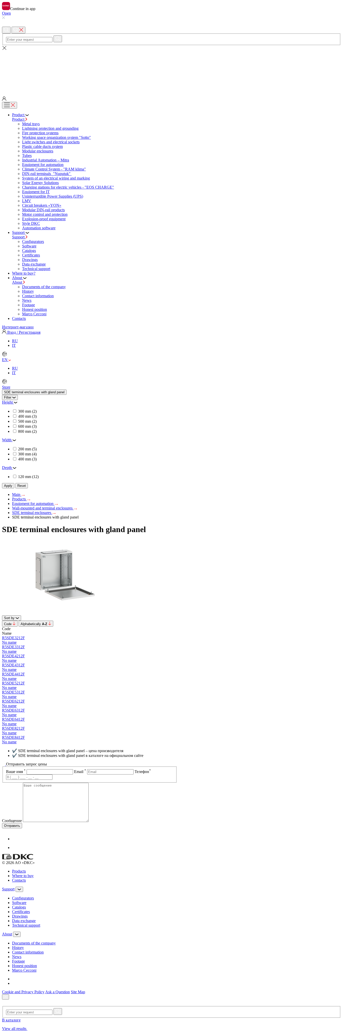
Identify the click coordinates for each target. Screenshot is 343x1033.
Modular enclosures (37, 151)
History (28, 291)
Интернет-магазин (18, 327)
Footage (28, 305)
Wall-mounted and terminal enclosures (43, 508)
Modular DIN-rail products (43, 210)
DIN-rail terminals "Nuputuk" (47, 173)
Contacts (19, 880)
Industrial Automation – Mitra (45, 160)
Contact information (38, 296)
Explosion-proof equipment (44, 219)
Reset (21, 486)
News (26, 300)
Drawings (30, 259)
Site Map (78, 992)
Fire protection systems (40, 133)
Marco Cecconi (34, 314)
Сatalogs (29, 250)
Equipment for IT (36, 192)
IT (14, 345)
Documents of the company (44, 287)
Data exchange (34, 264)
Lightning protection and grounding (50, 128)
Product (18, 119)
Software (29, 246)
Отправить (12, 826)
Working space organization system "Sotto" (56, 137)
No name (9, 642)
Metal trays (31, 124)
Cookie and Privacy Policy (23, 992)
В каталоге (11, 1020)
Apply (8, 486)
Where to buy (23, 876)
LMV (26, 201)
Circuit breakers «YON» (41, 205)
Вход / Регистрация (23, 332)
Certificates (31, 255)
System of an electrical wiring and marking (56, 178)
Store (6, 387)
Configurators (33, 241)
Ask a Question (57, 992)
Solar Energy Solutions (40, 183)
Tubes (27, 155)
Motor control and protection (45, 214)
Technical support (36, 269)
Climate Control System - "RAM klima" (54, 169)
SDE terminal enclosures (32, 512)
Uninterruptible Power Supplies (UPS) (52, 196)
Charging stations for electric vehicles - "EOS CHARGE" (68, 187)
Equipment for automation (43, 164)
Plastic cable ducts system (42, 146)
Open (6, 13)
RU (15, 341)
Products (19, 499)
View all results (14, 1028)
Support (19, 237)
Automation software (38, 228)
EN (5, 360)
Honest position (34, 309)
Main (16, 494)
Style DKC (31, 223)
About (17, 282)
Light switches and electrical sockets (51, 142)
